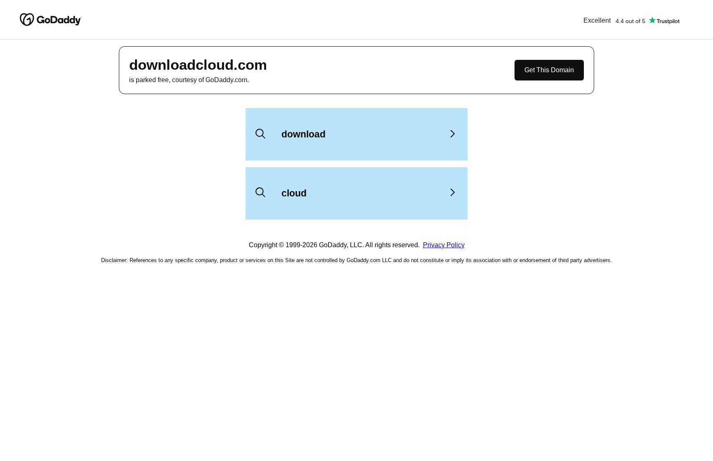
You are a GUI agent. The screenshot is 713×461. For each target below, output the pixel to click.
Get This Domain (549, 69)
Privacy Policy (444, 244)
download (303, 134)
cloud (294, 193)
